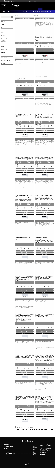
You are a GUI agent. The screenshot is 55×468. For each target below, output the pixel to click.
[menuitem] (7, 40)
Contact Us (9, 460)
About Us (6, 444)
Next (31, 427)
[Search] (12, 17)
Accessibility (14, 460)
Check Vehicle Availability (24, 49)
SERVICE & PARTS (34, 444)
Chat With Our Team (24, 51)
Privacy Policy (21, 460)
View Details (24, 132)
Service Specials (34, 454)
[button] (3, 9)
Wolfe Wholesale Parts (35, 447)
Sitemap (6, 448)
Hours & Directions (8, 446)
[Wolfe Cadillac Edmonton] (10, 5)
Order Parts (34, 452)
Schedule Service (34, 450)
